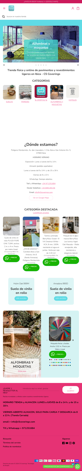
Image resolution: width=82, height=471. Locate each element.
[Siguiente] (78, 65)
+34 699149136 (48, 188)
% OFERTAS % (41, 100)
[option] (41, 44)
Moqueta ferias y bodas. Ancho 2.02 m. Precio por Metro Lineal (60, 346)
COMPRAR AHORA (41, 213)
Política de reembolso (12, 446)
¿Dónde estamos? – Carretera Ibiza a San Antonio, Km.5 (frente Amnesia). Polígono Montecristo (31, 255)
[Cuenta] (73, 7)
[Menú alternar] (4, 8)
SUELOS (9, 102)
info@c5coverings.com (44, 192)
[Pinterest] (73, 443)
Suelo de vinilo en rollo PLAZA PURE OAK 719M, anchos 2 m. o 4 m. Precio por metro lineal (11, 243)
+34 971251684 (49, 183)
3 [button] (41, 65)
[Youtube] (67, 443)
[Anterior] (4, 65)
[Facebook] (63, 443)
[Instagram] (70, 443)
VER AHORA (21, 298)
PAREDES (25, 102)
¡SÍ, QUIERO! (70, 389)
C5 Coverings (23, 464)
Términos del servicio (11, 442)
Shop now (22, 371)
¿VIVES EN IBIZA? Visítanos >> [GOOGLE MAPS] (41, 1)
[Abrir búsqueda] (3, 16)
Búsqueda (7, 439)
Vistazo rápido (11, 232)
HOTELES (73, 100)
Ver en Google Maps (41, 198)
